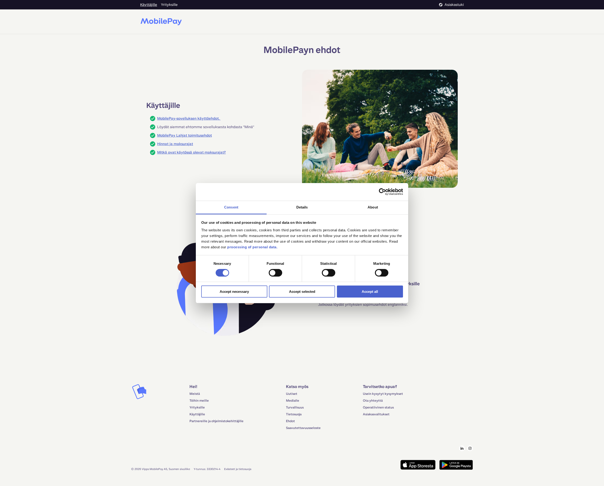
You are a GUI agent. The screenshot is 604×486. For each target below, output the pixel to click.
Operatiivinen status (378, 407)
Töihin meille (199, 400)
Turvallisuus (295, 407)
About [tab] (373, 207)
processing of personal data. (252, 247)
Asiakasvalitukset (376, 414)
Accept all (370, 292)
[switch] (275, 273)
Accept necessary (234, 292)
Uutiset (291, 394)
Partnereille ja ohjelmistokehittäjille (216, 421)
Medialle (292, 400)
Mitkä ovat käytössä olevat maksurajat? (191, 152)
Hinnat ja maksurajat (175, 143)
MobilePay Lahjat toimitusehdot (184, 135)
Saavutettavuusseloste (303, 428)
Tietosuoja (294, 414)
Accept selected (302, 292)
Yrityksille (197, 407)
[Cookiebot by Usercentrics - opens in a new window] (382, 191)
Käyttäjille (197, 414)
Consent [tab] (231, 207)
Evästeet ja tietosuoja (237, 469)
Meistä (194, 394)
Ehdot (290, 421)
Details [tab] (302, 207)
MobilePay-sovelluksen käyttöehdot (188, 118)
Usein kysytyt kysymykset (383, 394)
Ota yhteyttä (373, 400)
